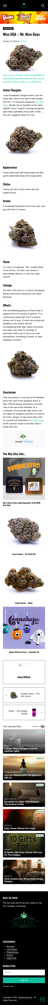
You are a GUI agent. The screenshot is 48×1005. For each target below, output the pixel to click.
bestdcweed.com (25, 997)
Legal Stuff (11, 958)
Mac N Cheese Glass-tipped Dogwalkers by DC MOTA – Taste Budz (22, 504)
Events (10, 955)
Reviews (10, 946)
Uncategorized (8, 28)
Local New (11, 949)
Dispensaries (13, 952)
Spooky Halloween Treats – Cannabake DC (24, 652)
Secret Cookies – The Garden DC (24, 554)
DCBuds (28, 441)
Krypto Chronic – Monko (24, 603)
